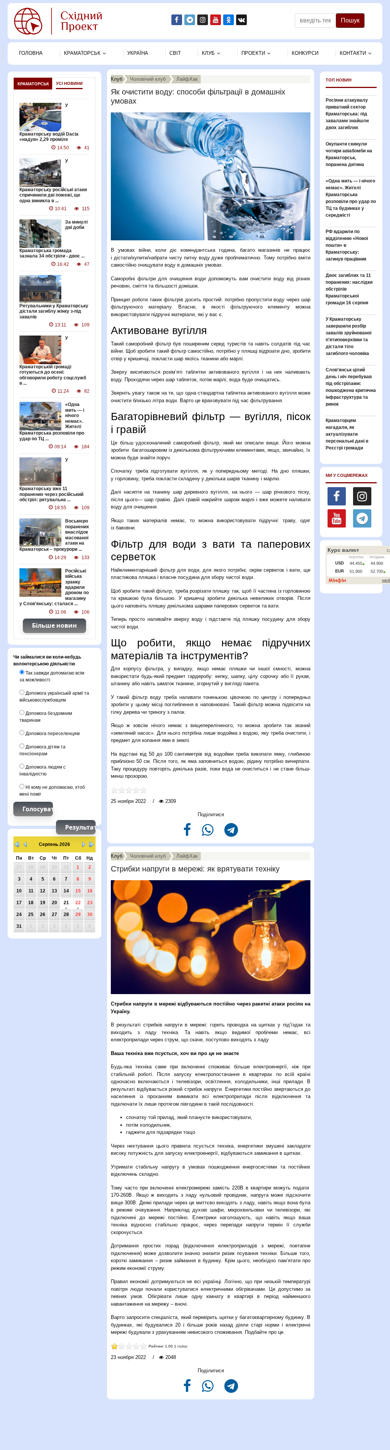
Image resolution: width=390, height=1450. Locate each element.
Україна (137, 53)
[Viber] (208, 833)
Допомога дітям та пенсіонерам (42, 750)
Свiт (175, 53)
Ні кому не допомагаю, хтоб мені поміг (52, 791)
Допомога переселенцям (52, 733)
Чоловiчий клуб (148, 79)
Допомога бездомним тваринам (45, 717)
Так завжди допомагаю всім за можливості (51, 676)
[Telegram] (231, 833)
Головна (31, 53)
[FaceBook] (188, 833)
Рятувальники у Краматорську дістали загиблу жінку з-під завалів (53, 311)
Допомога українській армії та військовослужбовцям (54, 697)
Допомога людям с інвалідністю (42, 770)
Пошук (350, 20)
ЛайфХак (187, 79)
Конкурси (305, 53)
